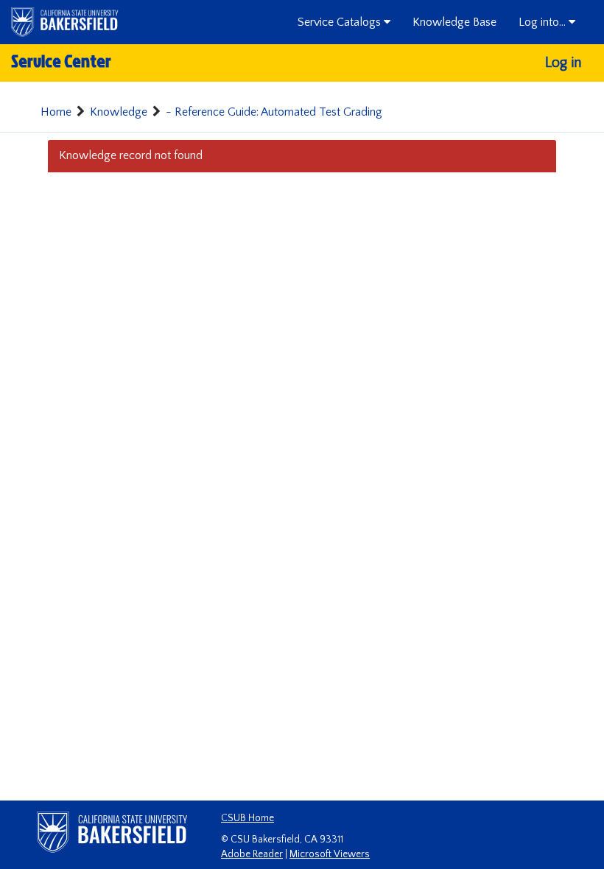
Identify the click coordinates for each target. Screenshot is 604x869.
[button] (344, 22)
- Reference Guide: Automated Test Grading (274, 112)
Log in (563, 62)
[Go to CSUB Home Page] (65, 22)
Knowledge (118, 112)
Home (56, 112)
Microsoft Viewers (329, 854)
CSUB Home (247, 818)
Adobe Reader (252, 854)
